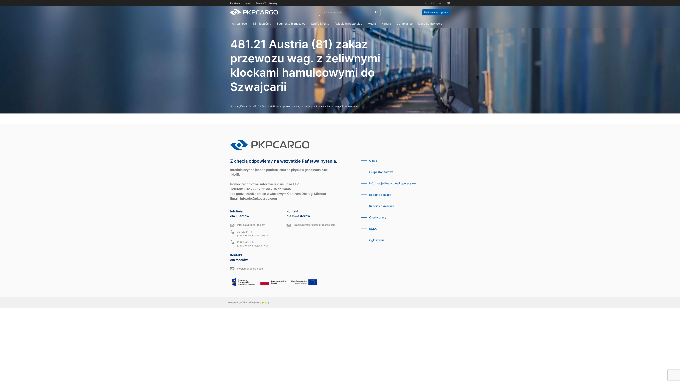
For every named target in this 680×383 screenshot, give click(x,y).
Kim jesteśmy (262, 23)
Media (372, 23)
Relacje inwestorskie (348, 23)
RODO (373, 229)
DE (432, 3)
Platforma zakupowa (436, 12)
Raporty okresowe (381, 206)
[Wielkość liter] (440, 3)
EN (425, 3)
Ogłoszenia (376, 240)
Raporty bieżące (380, 194)
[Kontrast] (448, 3)
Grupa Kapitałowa (381, 172)
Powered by (244, 302)
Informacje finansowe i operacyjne (392, 183)
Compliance (405, 23)
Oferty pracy (377, 217)
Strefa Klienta (320, 23)
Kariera (386, 23)
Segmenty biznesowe (291, 23)
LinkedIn (248, 3)
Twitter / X (261, 3)
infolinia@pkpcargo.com (251, 224)
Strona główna (238, 106)
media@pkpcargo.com (250, 268)
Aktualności (240, 23)
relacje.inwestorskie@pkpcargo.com (314, 224)
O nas (373, 160)
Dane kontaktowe (430, 23)
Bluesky (273, 3)
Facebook (235, 3)
